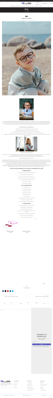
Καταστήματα (15, 384)
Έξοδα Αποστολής (29, 384)
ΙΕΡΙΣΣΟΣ (41, 382)
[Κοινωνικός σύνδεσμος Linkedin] (10, 291)
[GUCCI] (22, 303)
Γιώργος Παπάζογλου (27, 20)
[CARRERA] (39, 303)
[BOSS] (6, 303)
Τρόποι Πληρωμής (29, 382)
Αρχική (25, 11)
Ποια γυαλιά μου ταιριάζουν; (30, 388)
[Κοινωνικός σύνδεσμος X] (5, 291)
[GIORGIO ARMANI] (47, 303)
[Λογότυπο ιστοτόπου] (26, 3)
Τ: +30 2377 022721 (43, 385)
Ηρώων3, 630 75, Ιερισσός (43, 384)
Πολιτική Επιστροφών (30, 385)
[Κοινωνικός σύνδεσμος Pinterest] (8, 291)
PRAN (24, 395)
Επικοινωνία (15, 387)
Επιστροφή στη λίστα (26, 296)
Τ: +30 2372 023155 (43, 390)
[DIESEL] (31, 303)
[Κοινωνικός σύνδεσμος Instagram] (6, 387)
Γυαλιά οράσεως (6, 134)
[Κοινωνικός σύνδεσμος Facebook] (3, 291)
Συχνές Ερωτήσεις (29, 387)
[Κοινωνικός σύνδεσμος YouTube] (9, 387)
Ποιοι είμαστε (15, 382)
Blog (27, 11)
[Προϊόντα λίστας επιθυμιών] (50, 3)
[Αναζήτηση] (48, 3)
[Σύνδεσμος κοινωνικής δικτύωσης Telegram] (13, 291)
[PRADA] (14, 303)
